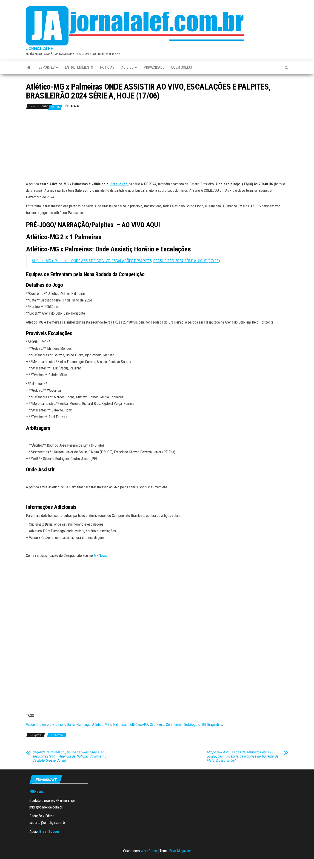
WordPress (149, 851)
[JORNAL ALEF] (29, 67)
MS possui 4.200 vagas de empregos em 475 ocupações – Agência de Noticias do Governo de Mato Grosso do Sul (242, 756)
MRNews (100, 555)
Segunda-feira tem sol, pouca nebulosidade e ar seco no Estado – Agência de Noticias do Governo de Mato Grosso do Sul (69, 756)
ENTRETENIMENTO (79, 67)
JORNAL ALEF (39, 48)
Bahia (71, 724)
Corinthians (174, 724)
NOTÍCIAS (107, 67)
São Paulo (157, 724)
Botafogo (190, 724)
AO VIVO (127, 67)
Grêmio (57, 724)
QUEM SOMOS (181, 67)
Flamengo (84, 724)
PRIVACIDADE (154, 67)
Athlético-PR (139, 724)
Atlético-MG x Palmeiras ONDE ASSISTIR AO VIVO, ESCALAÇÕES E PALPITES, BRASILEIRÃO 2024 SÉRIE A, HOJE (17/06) (126, 261)
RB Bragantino (212, 724)
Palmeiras (120, 724)
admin (74, 106)
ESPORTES (47, 67)
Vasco (30, 724)
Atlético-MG (100, 724)
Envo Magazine (180, 851)
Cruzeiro (43, 724)
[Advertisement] (157, 146)
